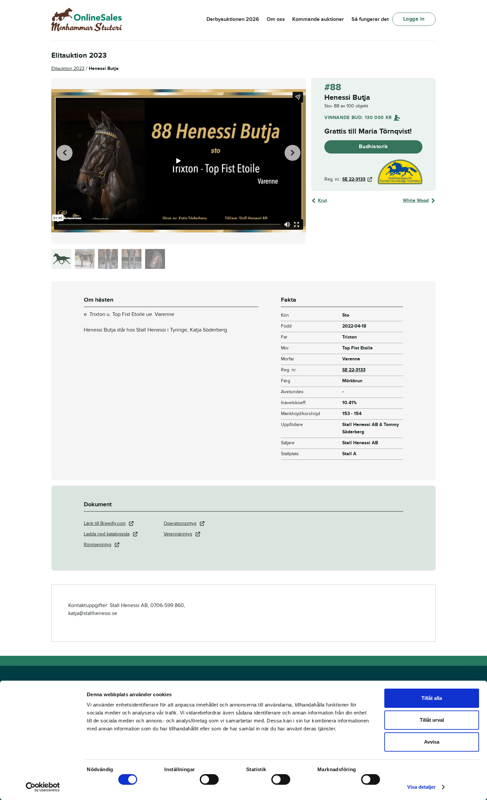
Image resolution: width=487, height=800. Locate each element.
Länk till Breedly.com (105, 523)
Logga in (414, 19)
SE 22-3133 (353, 179)
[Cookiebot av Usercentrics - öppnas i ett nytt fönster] (43, 787)
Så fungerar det (370, 19)
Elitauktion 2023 (67, 68)
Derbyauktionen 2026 (232, 19)
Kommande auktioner (318, 19)
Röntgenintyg (97, 544)
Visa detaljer (421, 787)
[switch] (209, 779)
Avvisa (431, 742)
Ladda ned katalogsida (107, 534)
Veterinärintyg (178, 534)
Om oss (276, 19)
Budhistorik (373, 146)
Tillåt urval (432, 720)
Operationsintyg (180, 523)
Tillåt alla (431, 698)
